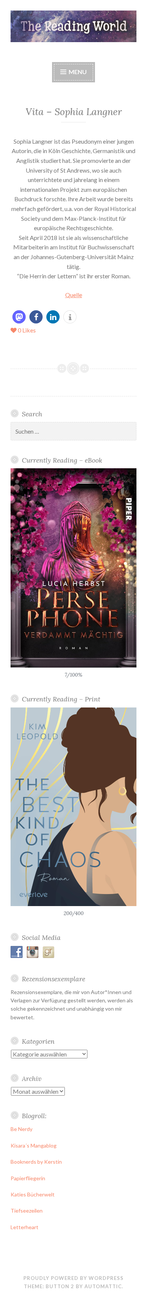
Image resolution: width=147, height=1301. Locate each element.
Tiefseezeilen (27, 1210)
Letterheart (24, 1227)
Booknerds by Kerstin (36, 1161)
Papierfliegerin (28, 1178)
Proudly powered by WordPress (73, 1278)
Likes (27, 330)
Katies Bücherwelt (33, 1194)
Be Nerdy (21, 1129)
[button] (19, 316)
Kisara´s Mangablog (34, 1145)
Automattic (103, 1286)
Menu (77, 71)
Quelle (73, 294)
